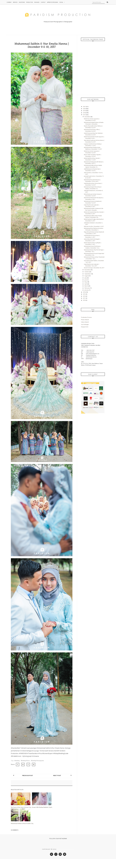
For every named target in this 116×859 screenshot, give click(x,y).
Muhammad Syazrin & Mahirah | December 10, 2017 (93, 202)
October (86, 272)
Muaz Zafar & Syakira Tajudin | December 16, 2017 (92, 155)
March (86, 286)
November (87, 270)
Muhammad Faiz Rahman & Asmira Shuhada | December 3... (93, 229)
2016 (84, 292)
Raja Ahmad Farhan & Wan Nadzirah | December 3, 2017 (94, 232)
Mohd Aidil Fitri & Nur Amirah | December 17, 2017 (92, 159)
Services (15, 2)
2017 (84, 115)
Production (29, 2)
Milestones (22, 2)
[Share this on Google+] (28, 764)
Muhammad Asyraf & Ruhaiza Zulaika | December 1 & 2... (92, 247)
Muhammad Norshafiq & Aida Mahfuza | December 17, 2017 (93, 148)
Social (61, 2)
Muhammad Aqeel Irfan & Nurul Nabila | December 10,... (92, 187)
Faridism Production (65, 849)
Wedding (17, 760)
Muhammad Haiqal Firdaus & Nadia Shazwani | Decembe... (93, 123)
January (86, 290)
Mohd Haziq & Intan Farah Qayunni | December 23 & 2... (94, 137)
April (85, 284)
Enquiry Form (84, 327)
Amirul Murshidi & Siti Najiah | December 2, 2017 (92, 240)
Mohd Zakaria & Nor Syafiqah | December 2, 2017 (92, 243)
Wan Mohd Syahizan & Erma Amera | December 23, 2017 (94, 141)
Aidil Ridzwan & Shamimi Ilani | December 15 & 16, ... (92, 169)
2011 (84, 298)
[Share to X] (23, 764)
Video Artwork (85, 322)
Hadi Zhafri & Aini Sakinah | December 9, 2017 (91, 205)
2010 (84, 300)
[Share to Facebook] (17, 764)
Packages (36, 2)
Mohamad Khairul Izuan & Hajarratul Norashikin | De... (94, 254)
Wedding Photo (25, 760)
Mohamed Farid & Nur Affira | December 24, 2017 (92, 130)
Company (9, 2)
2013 (84, 296)
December (87, 116)
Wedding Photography (37, 760)
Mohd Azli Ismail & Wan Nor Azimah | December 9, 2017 (94, 212)
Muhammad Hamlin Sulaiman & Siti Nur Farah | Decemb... (93, 209)
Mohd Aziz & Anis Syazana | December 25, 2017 (92, 119)
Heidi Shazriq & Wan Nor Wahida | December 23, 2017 (93, 134)
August (86, 276)
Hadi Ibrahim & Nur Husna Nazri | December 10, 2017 (93, 184)
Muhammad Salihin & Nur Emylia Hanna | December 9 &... (93, 216)
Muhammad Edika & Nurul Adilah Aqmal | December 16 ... (93, 166)
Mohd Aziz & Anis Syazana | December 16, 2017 (92, 151)
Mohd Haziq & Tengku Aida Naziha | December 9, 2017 (94, 220)
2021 (84, 106)
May (85, 282)
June (85, 280)
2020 (84, 108)
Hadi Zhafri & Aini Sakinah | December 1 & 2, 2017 (91, 265)
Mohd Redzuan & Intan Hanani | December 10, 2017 (93, 195)
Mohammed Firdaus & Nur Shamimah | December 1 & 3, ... (94, 257)
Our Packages (85, 324)
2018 (84, 113)
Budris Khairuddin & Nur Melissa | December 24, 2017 (93, 126)
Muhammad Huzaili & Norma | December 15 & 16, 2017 (92, 180)
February (87, 288)
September (87, 274)
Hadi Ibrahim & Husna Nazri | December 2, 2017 (92, 236)
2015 (84, 294)
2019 (84, 110)
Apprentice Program (52, 2)
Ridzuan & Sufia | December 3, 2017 (94, 226)
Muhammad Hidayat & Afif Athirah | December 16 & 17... (94, 162)
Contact (43, 2)
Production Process (86, 317)
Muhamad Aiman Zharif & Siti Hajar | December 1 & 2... (94, 250)
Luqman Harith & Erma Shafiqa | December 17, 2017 (93, 144)
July (85, 278)
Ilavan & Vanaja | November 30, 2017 (94, 268)
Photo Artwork (85, 319)
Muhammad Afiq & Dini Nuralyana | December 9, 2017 (93, 198)
